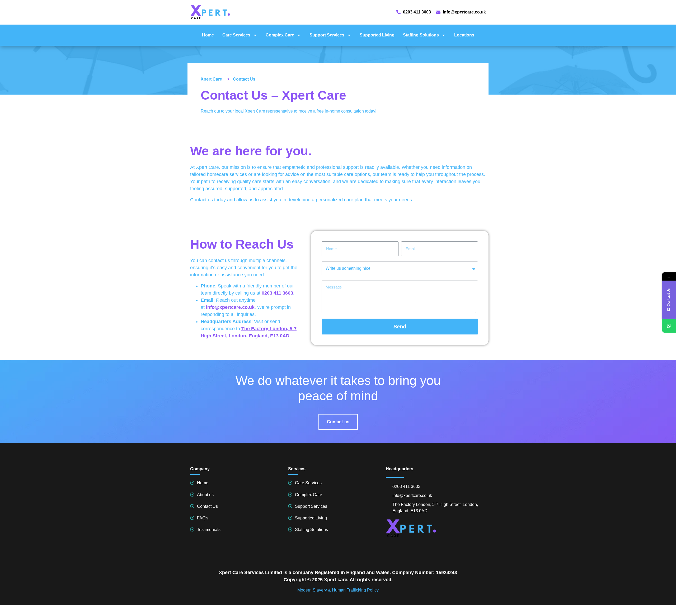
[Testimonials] (192, 529)
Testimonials (208, 529)
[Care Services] (290, 483)
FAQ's (202, 518)
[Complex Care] (290, 494)
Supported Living (377, 35)
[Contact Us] (192, 506)
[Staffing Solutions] (290, 529)
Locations (464, 35)
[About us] (192, 494)
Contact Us (207, 506)
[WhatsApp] (669, 326)
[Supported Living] (290, 518)
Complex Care (280, 35)
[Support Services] (290, 506)
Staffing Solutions (421, 35)
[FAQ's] (192, 518)
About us (205, 494)
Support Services (326, 35)
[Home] (192, 483)
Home (208, 35)
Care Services (236, 35)
